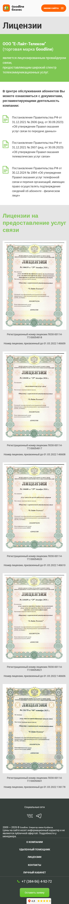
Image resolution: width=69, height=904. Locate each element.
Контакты (34, 864)
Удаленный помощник (34, 849)
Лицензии (34, 856)
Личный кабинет (34, 872)
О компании (34, 841)
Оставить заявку (34, 892)
